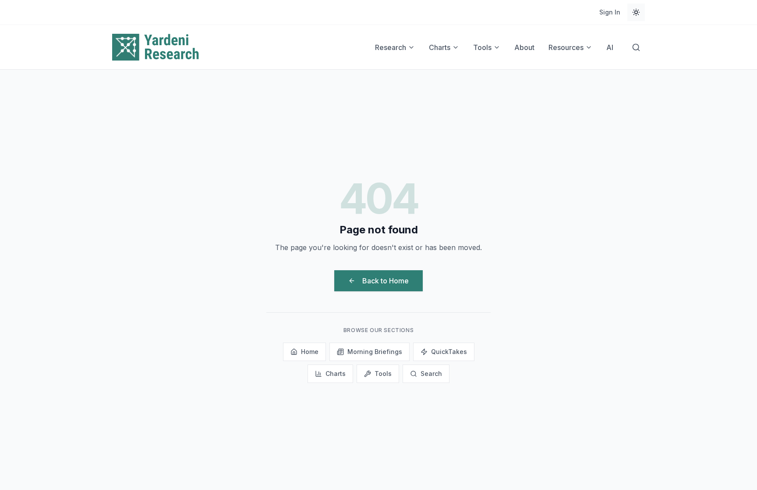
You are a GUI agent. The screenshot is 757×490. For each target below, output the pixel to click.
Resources (566, 47)
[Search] (636, 47)
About (524, 47)
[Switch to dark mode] (636, 12)
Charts (439, 47)
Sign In (609, 12)
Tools (482, 47)
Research (390, 47)
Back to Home (385, 280)
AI (609, 47)
